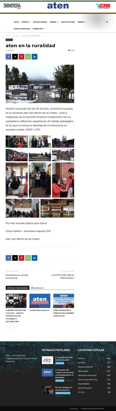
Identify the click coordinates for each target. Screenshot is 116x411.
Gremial (53, 22)
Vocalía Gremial (40, 22)
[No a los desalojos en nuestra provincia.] (47, 390)
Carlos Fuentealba (22, 29)
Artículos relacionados (17, 288)
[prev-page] (7, 327)
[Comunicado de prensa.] (39, 301)
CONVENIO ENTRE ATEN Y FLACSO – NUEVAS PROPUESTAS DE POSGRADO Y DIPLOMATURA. (16, 316)
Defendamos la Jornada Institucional (17, 276)
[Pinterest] (21, 56)
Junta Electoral (68, 22)
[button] (107, 22)
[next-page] (12, 327)
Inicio (16, 22)
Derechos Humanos (63, 393)
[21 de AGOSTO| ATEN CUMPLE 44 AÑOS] (47, 360)
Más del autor (37, 288)
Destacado (10, 307)
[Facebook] (8, 56)
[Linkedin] (34, 56)
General (25, 22)
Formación (37, 29)
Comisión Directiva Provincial (92, 408)
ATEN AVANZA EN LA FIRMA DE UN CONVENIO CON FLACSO (63, 313)
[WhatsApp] (28, 56)
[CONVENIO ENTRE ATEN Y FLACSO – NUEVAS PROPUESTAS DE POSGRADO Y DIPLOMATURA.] (16, 301)
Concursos (74, 408)
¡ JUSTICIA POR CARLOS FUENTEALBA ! (62, 276)
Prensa (81, 22)
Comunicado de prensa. (39, 310)
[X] (15, 56)
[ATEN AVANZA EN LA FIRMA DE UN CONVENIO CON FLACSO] (63, 301)
